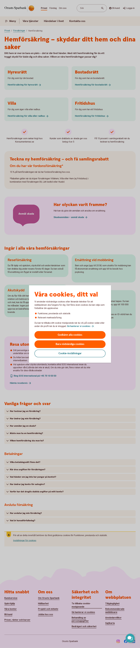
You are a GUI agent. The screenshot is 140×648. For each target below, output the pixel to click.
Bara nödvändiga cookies (70, 344)
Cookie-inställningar (70, 353)
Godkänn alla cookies (70, 335)
